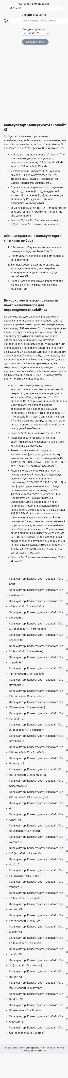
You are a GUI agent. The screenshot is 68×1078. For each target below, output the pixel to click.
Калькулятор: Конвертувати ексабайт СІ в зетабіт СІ (36, 951)
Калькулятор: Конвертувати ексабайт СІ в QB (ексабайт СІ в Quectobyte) (36, 794)
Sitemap (51, 1047)
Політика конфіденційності (32, 1047)
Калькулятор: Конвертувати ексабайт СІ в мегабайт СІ (36, 615)
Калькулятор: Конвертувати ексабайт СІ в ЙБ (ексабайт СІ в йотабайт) (36, 749)
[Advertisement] (34, 84)
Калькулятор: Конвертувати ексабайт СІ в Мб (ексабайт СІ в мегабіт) (36, 850)
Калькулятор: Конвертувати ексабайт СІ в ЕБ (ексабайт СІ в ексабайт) (36, 705)
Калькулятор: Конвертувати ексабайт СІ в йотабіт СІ (36, 974)
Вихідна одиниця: (34, 29)
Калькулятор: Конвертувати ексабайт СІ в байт (36, 581)
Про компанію (10, 1047)
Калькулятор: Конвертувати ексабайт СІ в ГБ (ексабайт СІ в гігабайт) (36, 648)
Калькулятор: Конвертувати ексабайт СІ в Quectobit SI (36, 1019)
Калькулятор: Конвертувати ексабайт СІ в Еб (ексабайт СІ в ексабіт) (36, 940)
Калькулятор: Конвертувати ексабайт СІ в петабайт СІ (36, 682)
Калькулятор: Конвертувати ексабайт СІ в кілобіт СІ (36, 817)
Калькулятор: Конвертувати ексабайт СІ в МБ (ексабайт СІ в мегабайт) (36, 626)
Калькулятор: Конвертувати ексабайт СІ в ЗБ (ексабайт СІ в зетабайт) (36, 727)
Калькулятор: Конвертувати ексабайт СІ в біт (36, 806)
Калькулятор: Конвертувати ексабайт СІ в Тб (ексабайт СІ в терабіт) (36, 895)
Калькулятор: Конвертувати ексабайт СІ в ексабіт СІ (36, 929)
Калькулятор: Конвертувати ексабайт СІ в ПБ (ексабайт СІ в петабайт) (36, 693)
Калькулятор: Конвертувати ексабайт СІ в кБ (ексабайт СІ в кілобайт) (36, 604)
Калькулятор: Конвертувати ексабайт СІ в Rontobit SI (36, 996)
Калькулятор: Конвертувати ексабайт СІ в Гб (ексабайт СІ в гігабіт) (36, 873)
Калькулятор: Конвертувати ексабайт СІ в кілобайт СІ (36, 592)
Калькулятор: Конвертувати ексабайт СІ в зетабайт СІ (36, 716)
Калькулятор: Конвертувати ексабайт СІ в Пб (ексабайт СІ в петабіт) (36, 918)
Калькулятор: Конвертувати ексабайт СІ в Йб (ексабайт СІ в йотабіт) (36, 985)
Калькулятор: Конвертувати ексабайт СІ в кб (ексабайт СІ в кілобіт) (36, 828)
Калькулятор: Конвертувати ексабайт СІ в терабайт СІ (36, 660)
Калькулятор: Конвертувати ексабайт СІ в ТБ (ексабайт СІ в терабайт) (36, 671)
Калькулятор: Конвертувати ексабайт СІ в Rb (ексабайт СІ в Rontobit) (36, 1008)
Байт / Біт (43, 251)
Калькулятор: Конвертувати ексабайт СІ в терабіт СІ (36, 884)
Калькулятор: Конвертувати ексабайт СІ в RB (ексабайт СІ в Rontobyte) (36, 772)
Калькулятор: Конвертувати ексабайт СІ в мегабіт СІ (36, 839)
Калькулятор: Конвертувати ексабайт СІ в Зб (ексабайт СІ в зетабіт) (36, 963)
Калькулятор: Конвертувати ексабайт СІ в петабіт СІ (36, 907)
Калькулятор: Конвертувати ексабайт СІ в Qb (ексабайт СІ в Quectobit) (36, 1030)
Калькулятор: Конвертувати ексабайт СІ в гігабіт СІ (36, 862)
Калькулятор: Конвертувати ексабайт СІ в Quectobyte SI (36, 783)
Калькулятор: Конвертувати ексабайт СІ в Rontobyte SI (36, 761)
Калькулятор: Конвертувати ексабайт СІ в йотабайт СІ (36, 738)
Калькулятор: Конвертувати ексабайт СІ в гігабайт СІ (36, 637)
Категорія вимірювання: (34, 3)
